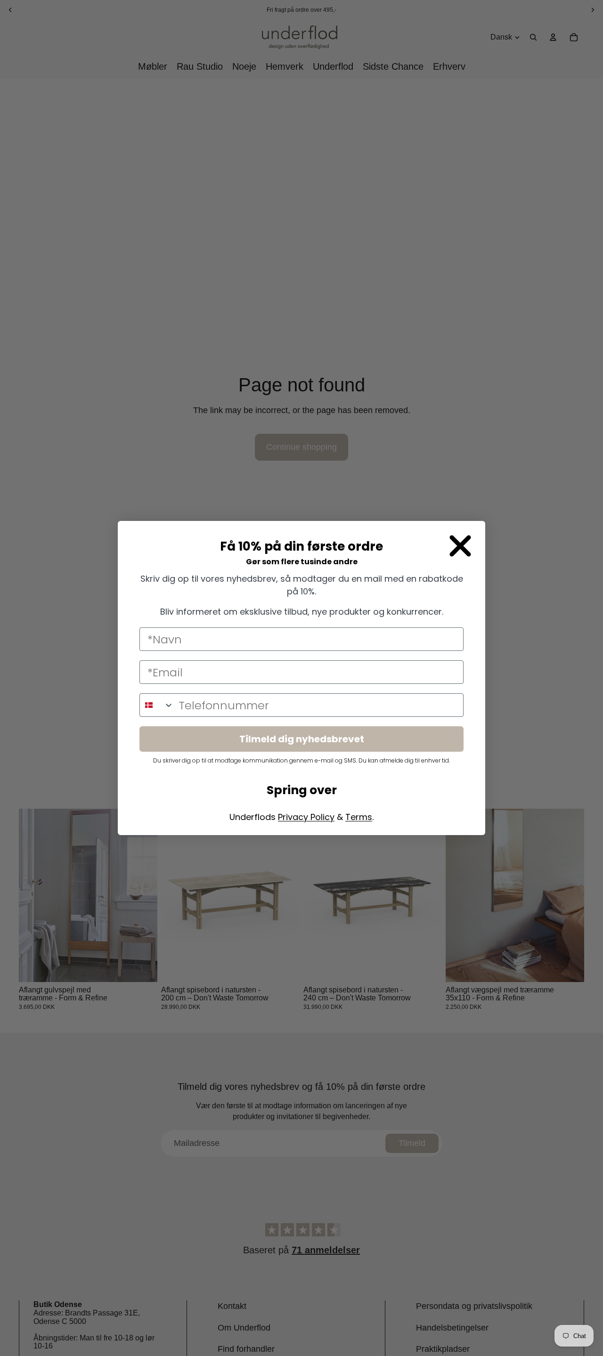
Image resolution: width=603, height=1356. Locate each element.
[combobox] (157, 705)
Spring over (302, 790)
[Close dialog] (460, 546)
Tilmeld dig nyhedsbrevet (301, 739)
